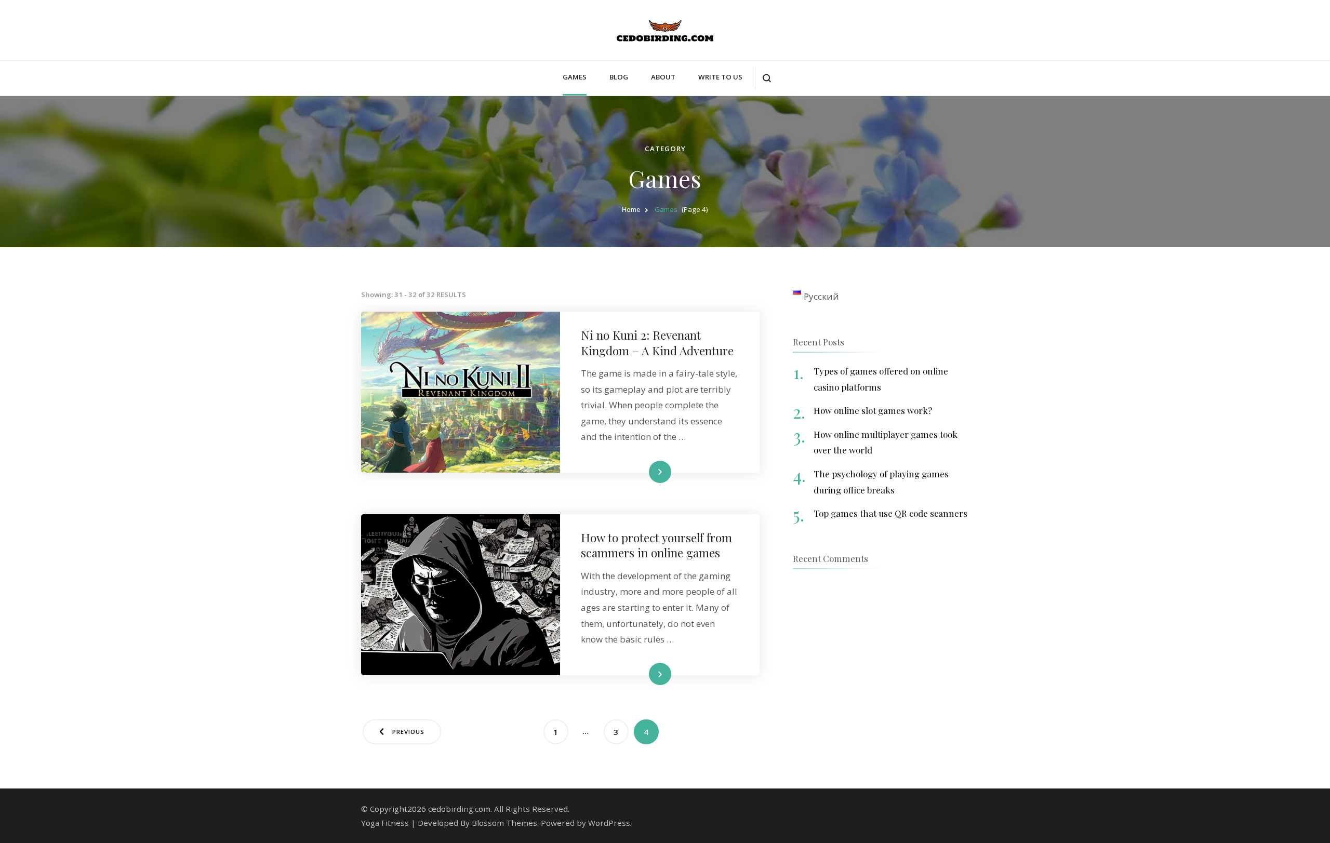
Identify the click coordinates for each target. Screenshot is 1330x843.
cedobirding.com (459, 809)
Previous (408, 731)
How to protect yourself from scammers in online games (656, 544)
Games (575, 77)
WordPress (609, 823)
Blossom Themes (504, 823)
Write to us (720, 77)
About (663, 77)
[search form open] (766, 78)
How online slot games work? (873, 410)
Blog (618, 77)
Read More (643, 471)
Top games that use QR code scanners (890, 513)
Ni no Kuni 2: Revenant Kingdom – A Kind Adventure (657, 342)
